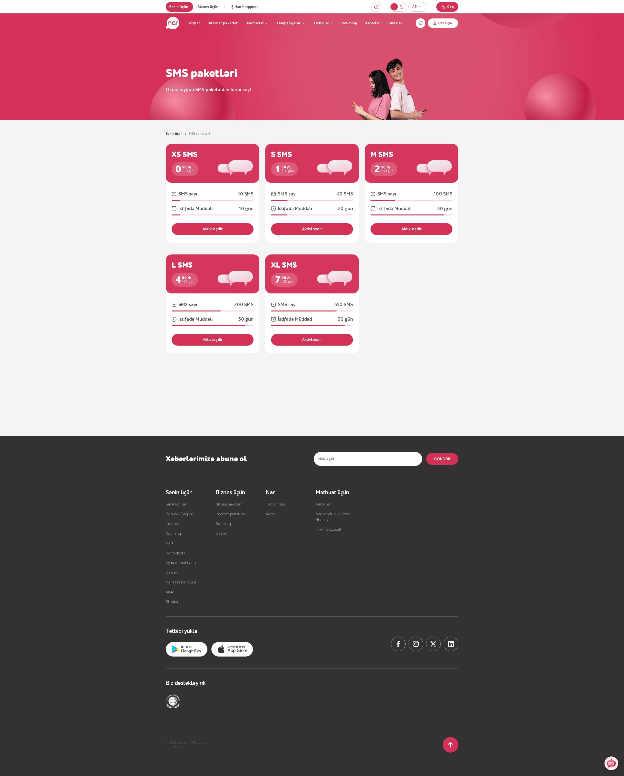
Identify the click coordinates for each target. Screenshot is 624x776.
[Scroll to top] (450, 745)
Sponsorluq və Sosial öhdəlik (334, 517)
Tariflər (193, 23)
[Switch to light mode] (401, 6)
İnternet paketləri (223, 23)
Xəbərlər (372, 23)
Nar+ (170, 543)
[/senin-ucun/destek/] (376, 7)
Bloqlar (172, 602)
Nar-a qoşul (175, 553)
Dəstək (171, 572)
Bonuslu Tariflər (179, 514)
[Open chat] (611, 763)
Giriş (450, 7)
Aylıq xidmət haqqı (181, 563)
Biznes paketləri (229, 504)
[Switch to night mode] (394, 6)
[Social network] (398, 644)
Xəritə (271, 514)
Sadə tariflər (176, 504)
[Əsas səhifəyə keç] (172, 23)
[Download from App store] (186, 649)
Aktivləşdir (213, 229)
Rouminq (349, 23)
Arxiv (170, 592)
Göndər (442, 459)
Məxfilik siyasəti (328, 529)
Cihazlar (395, 23)
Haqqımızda (275, 504)
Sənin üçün (178, 7)
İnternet (172, 524)
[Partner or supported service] (173, 701)
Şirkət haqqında (245, 7)
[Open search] (420, 23)
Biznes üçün (207, 7)
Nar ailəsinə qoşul (181, 582)
